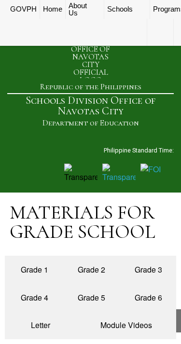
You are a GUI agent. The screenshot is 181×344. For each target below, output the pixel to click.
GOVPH (23, 9)
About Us (78, 9)
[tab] (33, 270)
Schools (120, 9)
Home (52, 9)
